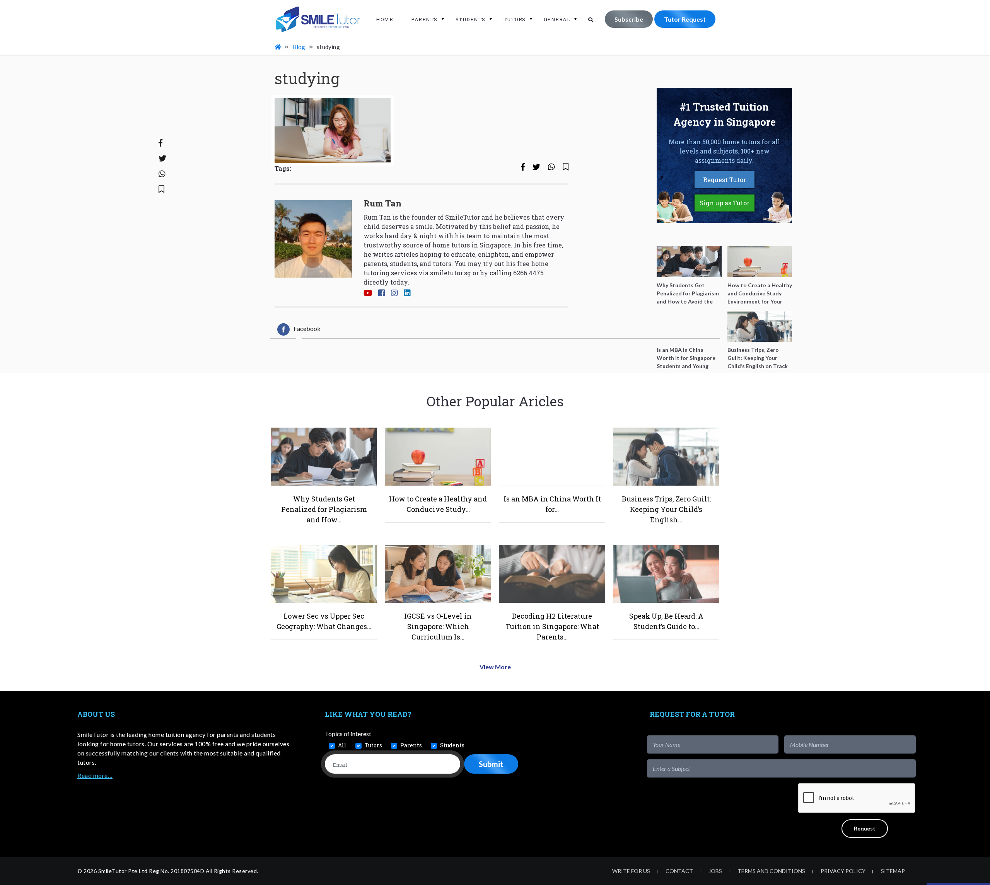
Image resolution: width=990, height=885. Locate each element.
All (342, 745)
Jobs (715, 871)
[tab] (299, 329)
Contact (679, 871)
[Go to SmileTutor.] (278, 46)
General (557, 19)
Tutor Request (685, 19)
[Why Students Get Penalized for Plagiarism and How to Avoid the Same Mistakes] (689, 261)
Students (470, 19)
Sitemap (893, 871)
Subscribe (628, 19)
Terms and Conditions (771, 871)
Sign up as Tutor (724, 203)
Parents (424, 19)
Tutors (515, 19)
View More (495, 666)
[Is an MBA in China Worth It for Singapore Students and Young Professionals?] (689, 326)
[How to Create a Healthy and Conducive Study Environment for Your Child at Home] (759, 261)
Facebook (307, 328)
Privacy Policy (843, 871)
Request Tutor (724, 180)
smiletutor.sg (450, 273)
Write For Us (631, 871)
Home (384, 19)
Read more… (95, 775)
